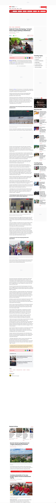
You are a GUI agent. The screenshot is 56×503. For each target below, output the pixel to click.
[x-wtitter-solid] (29, 58)
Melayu (15, 89)
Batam (10, 60)
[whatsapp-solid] (25, 58)
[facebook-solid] (27, 58)
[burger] (46, 8)
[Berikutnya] (33, 421)
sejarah (14, 62)
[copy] (32, 58)
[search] (39, 7)
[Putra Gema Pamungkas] (10, 375)
